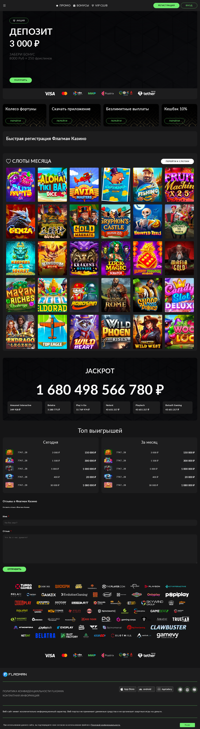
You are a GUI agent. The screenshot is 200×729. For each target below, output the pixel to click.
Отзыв (6, 531)
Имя (5, 516)
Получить (20, 80)
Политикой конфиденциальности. (106, 725)
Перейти (15, 121)
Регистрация (166, 5)
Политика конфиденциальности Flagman (33, 691)
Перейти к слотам (177, 161)
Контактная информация (21, 696)
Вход (189, 5)
